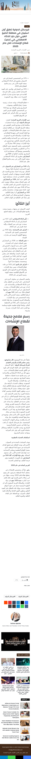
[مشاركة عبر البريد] (14, 606)
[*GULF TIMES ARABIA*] (15, 5)
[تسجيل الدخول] (18, 12)
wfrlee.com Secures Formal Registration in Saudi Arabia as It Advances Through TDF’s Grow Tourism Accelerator (10, 706)
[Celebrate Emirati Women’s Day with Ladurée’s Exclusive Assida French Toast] (25, 730)
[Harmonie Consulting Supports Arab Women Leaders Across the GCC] (25, 738)
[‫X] (22, 602)
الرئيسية (27, 22)
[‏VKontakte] (26, 606)
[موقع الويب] (15, 629)
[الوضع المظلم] (21, 12)
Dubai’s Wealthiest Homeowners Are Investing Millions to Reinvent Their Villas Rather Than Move (10, 723)
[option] (15, 641)
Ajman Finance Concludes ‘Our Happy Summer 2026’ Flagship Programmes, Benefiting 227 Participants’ (11, 715)
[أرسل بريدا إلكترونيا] (19, 53)
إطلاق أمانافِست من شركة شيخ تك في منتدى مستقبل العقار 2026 (15, 643)
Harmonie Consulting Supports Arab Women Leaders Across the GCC (10, 738)
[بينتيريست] (10, 602)
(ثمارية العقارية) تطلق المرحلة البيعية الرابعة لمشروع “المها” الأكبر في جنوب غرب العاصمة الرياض (8, 688)
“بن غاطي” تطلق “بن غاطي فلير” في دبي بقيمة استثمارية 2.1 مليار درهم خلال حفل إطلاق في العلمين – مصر (8, 670)
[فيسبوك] (26, 602)
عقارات (22, 22)
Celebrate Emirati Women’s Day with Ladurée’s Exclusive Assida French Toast (10, 730)
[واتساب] (22, 606)
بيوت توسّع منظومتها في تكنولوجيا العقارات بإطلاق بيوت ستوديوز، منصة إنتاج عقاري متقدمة (23, 669)
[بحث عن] (24, 12)
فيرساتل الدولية (22, 596)
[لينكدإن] (18, 602)
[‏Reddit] (5, 602)
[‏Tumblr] (14, 602)
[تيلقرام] (18, 606)
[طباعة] (10, 606)
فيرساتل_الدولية (9, 596)
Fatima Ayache (23, 53)
